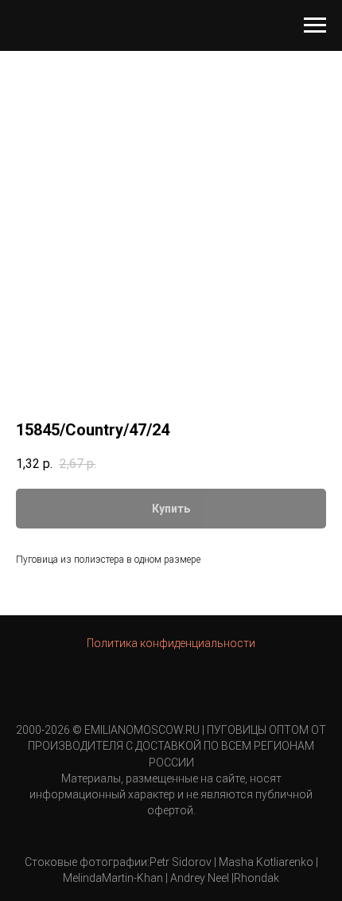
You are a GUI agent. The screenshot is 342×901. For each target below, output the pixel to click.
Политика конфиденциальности (171, 643)
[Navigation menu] (315, 25)
